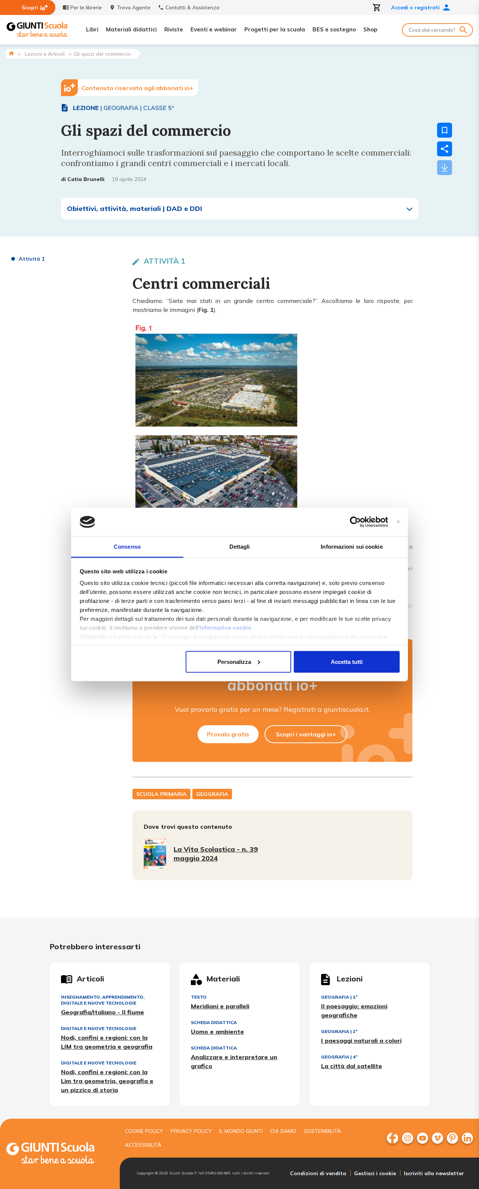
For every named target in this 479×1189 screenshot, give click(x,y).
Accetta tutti (347, 661)
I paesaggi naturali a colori (361, 1040)
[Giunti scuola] (58, 1154)
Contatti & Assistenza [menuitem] (192, 7)
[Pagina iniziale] (11, 53)
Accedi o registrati (415, 7)
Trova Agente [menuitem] (133, 7)
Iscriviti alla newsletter (434, 1173)
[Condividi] (444, 148)
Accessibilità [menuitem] (143, 1144)
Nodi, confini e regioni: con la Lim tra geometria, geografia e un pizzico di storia (107, 1081)
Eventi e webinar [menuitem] (213, 29)
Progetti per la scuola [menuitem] (274, 29)
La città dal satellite (351, 1066)
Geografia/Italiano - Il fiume (102, 1012)
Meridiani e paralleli (220, 1006)
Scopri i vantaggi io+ (306, 734)
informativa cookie (225, 628)
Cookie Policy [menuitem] (144, 1131)
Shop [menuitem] (370, 29)
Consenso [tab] (127, 546)
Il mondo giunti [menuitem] (241, 1131)
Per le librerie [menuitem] (86, 7)
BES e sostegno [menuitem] (334, 29)
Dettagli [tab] (239, 546)
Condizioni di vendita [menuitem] (318, 1173)
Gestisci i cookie (375, 1173)
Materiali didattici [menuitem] (131, 29)
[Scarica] (444, 167)
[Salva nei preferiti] (444, 130)
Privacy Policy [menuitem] (191, 1131)
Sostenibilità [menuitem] (322, 1131)
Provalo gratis (228, 734)
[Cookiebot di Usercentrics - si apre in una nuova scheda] (355, 522)
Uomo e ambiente (217, 1031)
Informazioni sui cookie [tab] (351, 546)
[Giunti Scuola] (37, 29)
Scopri (30, 7)
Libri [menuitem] (92, 29)
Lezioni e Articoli (45, 53)
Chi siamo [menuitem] (283, 1131)
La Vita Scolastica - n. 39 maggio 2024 (216, 853)
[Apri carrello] (376, 7)
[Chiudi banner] (398, 522)
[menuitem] (392, 1138)
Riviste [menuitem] (173, 29)
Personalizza (234, 661)
